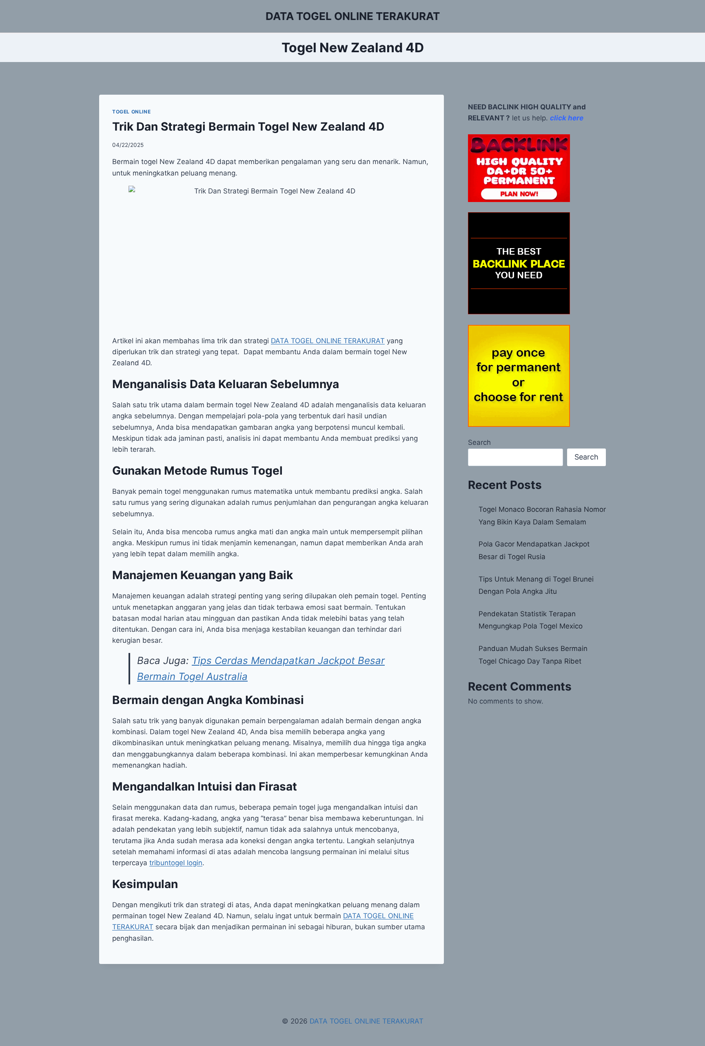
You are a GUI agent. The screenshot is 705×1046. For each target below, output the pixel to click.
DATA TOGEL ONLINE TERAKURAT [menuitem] (328, 341)
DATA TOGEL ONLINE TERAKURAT (366, 1021)
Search (479, 442)
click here (566, 118)
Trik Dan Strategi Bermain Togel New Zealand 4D (248, 126)
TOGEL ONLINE (131, 112)
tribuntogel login (175, 863)
